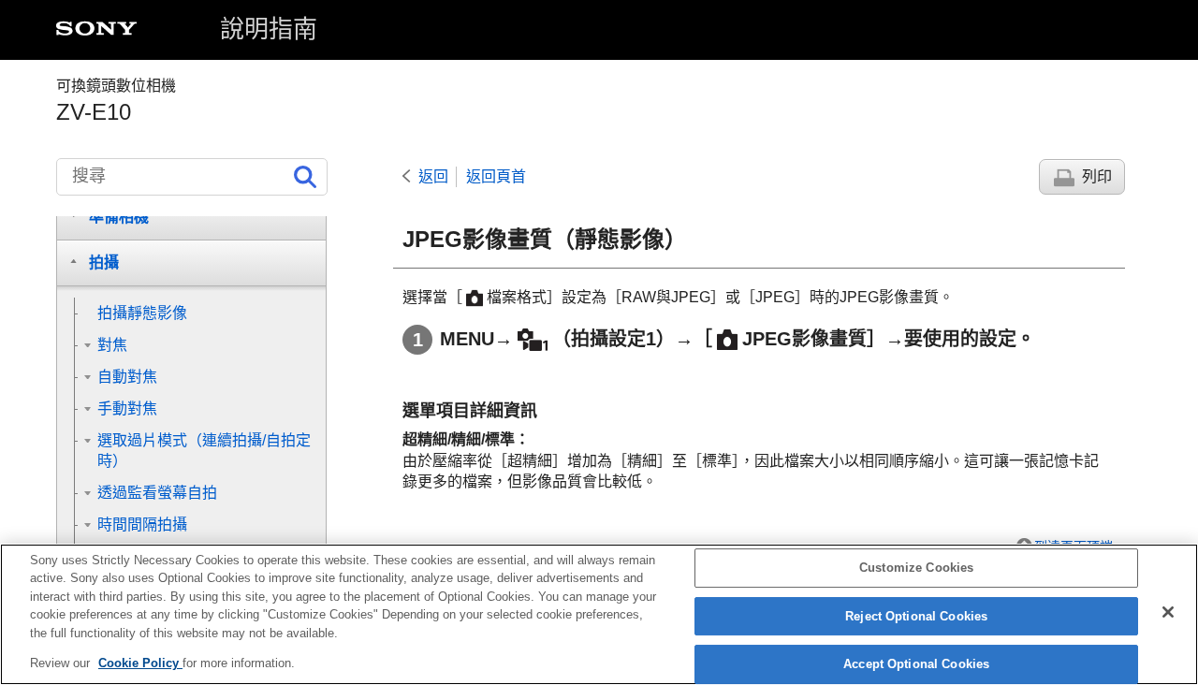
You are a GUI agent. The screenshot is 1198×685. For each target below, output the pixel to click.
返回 (433, 176)
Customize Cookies (916, 568)
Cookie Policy (140, 663)
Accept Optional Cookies (916, 665)
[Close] (1168, 612)
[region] (599, 614)
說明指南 (268, 29)
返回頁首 (496, 176)
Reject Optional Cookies (916, 616)
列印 (1097, 176)
